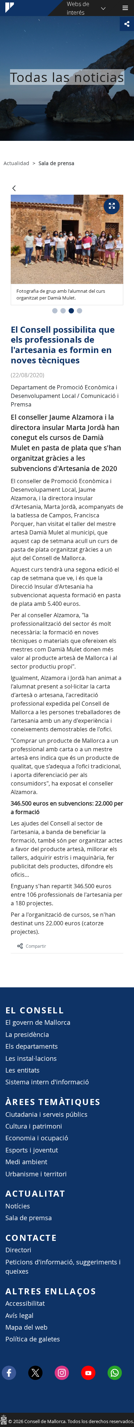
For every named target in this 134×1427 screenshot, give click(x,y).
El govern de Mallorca (37, 1022)
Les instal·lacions (31, 1058)
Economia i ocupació (36, 1138)
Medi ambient (26, 1162)
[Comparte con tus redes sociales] (127, 24)
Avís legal (19, 1315)
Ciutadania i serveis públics (46, 1114)
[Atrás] (14, 188)
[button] (55, 310)
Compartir (36, 946)
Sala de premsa (28, 1218)
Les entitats (22, 1070)
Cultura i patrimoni (33, 1126)
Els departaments (31, 1046)
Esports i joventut (31, 1150)
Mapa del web (26, 1327)
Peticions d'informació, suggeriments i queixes (63, 1266)
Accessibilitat (25, 1303)
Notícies (17, 1206)
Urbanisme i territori (36, 1174)
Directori (18, 1250)
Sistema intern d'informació (47, 1082)
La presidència (27, 1034)
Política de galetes (32, 1339)
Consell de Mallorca (3, 1420)
